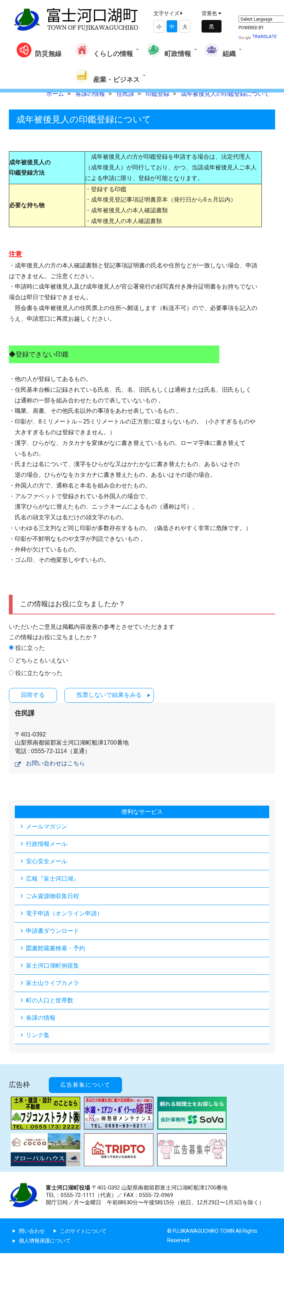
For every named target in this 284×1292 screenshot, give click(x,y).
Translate (264, 36)
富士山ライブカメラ (52, 983)
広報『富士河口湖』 (52, 879)
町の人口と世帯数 (49, 1000)
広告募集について (85, 1085)
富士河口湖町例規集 (52, 965)
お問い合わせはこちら (55, 763)
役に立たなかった (38, 673)
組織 (229, 53)
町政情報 (178, 53)
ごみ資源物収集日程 (52, 896)
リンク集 (38, 1035)
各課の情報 (40, 1018)
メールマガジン (46, 826)
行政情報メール (46, 844)
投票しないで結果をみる (109, 695)
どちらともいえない (41, 660)
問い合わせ (32, 1231)
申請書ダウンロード (52, 931)
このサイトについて (83, 1231)
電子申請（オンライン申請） (64, 913)
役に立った (30, 648)
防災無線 (48, 53)
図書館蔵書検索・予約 (55, 948)
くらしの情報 (113, 53)
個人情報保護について (45, 1241)
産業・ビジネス (116, 79)
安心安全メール (46, 861)
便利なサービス (142, 812)
